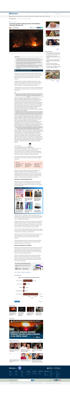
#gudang (23, 272)
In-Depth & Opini (37, 16)
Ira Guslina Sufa (16, 27)
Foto (50, 375)
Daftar (32, 380)
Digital (17, 16)
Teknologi (22, 376)
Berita (11, 16)
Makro (16, 372)
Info (49, 16)
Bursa (16, 374)
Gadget (22, 375)
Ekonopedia (21, 16)
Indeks (57, 372)
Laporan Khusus (46, 375)
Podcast (47, 16)
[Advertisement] (53, 98)
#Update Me (28, 272)
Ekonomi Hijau (25, 16)
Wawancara (45, 374)
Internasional (26, 18)
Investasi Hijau (35, 374)
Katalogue (51, 374)
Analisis (39, 373)
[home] (9, 16)
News (51, 372)
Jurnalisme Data (31, 16)
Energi (30, 18)
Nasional (19, 18)
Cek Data (39, 374)
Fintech (22, 373)
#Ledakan (19, 272)
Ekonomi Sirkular (35, 373)
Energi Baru (34, 372)
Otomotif (41, 16)
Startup (22, 374)
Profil (27, 373)
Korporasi (16, 375)
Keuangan (16, 373)
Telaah (45, 372)
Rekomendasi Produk (18, 188)
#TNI (15, 272)
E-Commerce (23, 372)
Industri (22, 18)
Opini (45, 373)
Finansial (14, 16)
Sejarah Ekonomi (29, 372)
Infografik (39, 372)
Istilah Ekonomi (29, 374)
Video (44, 16)
